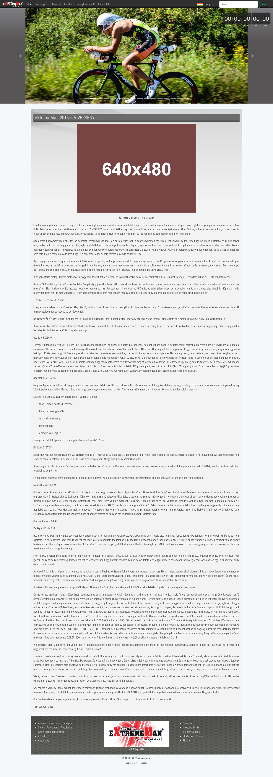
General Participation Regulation (55, 727)
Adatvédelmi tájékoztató (51, 731)
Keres (265, 4)
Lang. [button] (207, 4)
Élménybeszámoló (85, 4)
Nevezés (56, 4)
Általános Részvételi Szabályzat (55, 723)
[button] (20, 56)
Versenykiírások (191, 731)
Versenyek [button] (41, 4)
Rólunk (41, 736)
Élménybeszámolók (193, 736)
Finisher (68, 4)
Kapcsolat (103, 4)
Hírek (30, 4)
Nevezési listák (191, 727)
